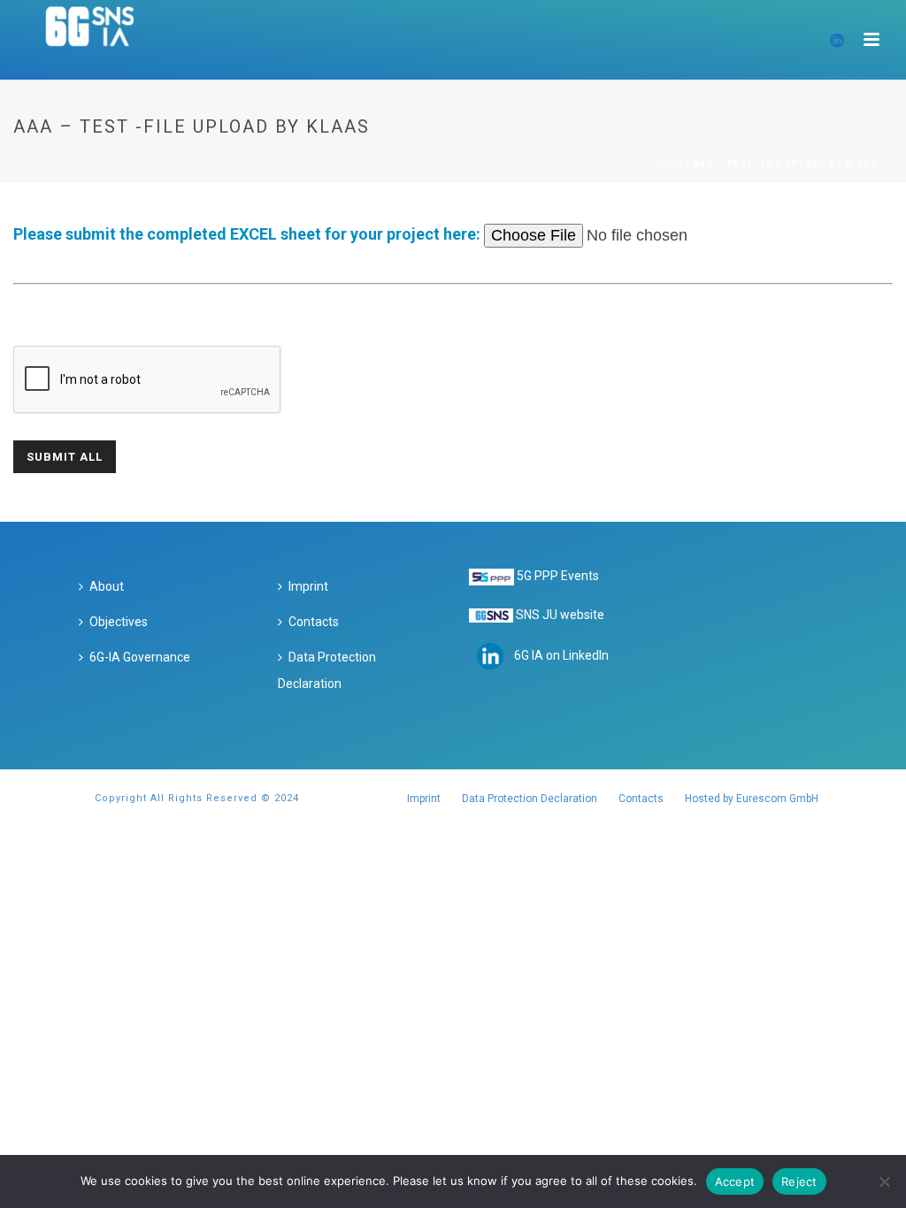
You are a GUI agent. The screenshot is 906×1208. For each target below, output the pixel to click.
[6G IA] (99, 40)
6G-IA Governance (139, 657)
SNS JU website (560, 615)
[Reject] (884, 1181)
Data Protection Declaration (327, 670)
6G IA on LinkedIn (561, 655)
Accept (735, 1181)
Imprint (308, 586)
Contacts (313, 622)
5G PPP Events (558, 576)
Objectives (118, 622)
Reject (799, 1181)
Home (668, 164)
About (106, 586)
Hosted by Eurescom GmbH (751, 798)
